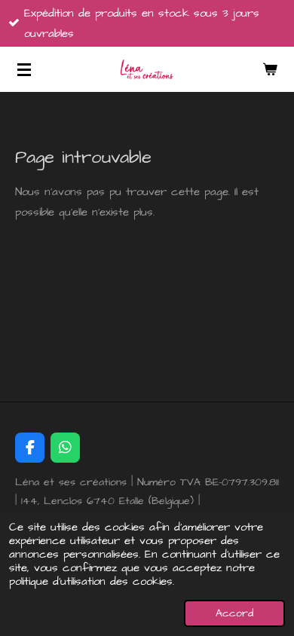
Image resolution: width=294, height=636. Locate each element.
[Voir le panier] (269, 69)
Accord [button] (234, 613)
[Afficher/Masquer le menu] (24, 69)
